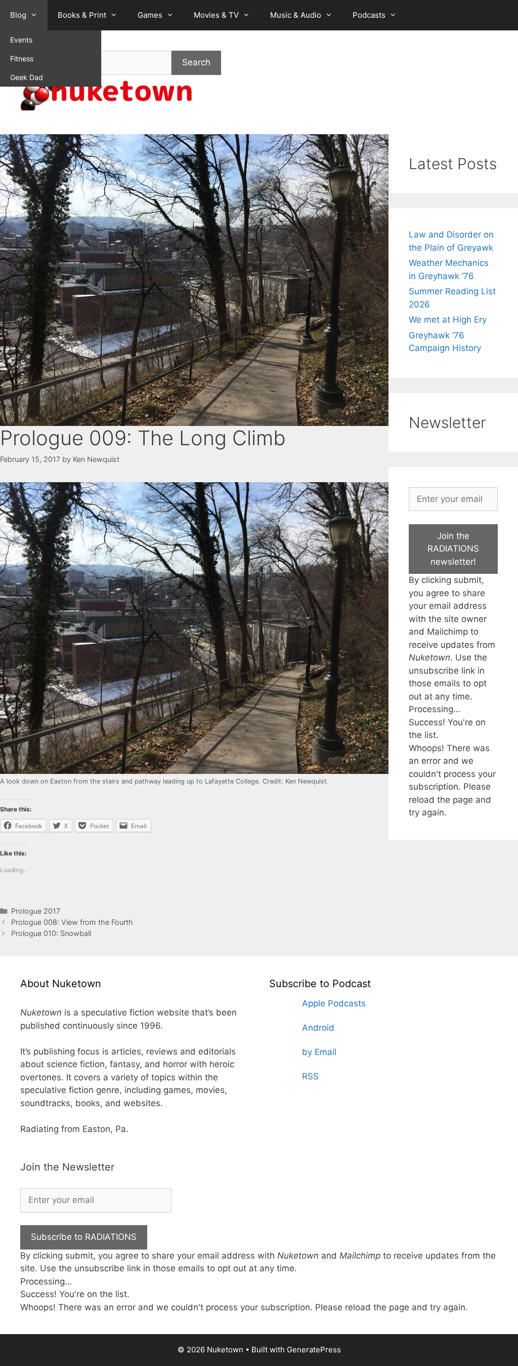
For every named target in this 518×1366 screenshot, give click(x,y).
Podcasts (369, 15)
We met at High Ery (448, 320)
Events (21, 39)
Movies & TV (216, 15)
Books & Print (82, 15)
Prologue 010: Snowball (51, 933)
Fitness (21, 58)
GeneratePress (314, 1349)
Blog (18, 15)
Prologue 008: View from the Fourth (72, 922)
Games (150, 15)
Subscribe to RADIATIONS (84, 1237)
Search (196, 62)
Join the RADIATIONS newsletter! (453, 549)
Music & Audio (295, 15)
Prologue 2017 (35, 911)
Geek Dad (26, 77)
